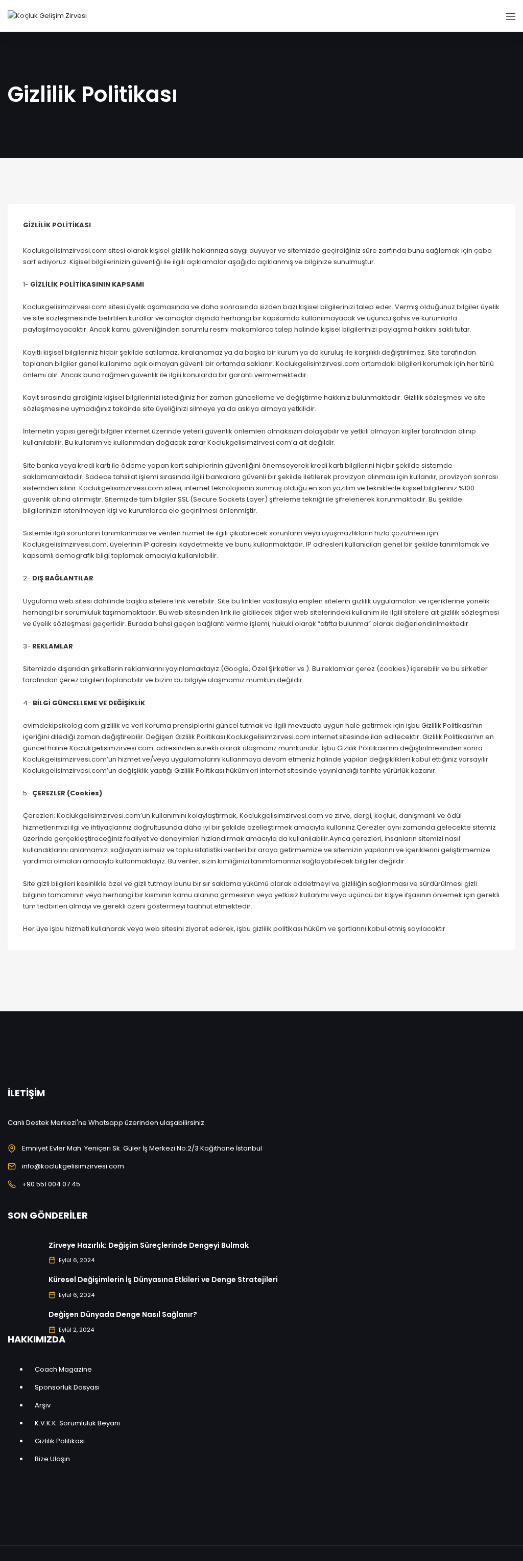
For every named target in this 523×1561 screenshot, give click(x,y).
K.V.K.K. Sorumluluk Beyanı (77, 1423)
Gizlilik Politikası (60, 1441)
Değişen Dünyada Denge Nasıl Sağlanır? (123, 1314)
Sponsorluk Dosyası (67, 1387)
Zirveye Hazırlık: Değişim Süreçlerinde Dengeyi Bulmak (149, 1245)
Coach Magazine (63, 1369)
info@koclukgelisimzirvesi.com (73, 1166)
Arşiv (43, 1405)
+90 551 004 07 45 (51, 1184)
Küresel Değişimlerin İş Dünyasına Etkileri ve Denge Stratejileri (163, 1279)
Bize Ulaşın (52, 1459)
